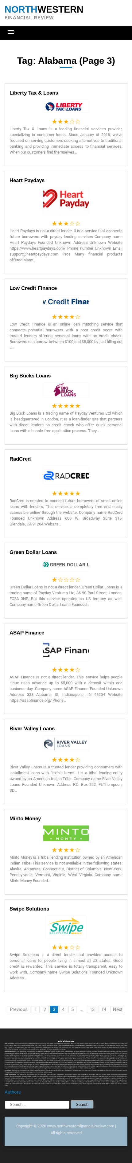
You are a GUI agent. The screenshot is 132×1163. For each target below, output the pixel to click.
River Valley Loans (32, 729)
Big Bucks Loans (30, 376)
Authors (13, 1092)
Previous (19, 1009)
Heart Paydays (27, 180)
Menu (11, 32)
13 (92, 1009)
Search (82, 1104)
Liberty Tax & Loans (34, 93)
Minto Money (25, 819)
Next (117, 1009)
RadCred (20, 459)
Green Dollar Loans (33, 552)
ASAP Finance (27, 633)
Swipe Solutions (29, 909)
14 (103, 1009)
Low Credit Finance (33, 288)
